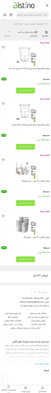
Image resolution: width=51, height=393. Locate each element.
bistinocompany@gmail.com (32, 302)
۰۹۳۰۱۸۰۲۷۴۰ (39, 298)
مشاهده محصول (25, 90)
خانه (46, 24)
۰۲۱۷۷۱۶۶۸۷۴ (27, 298)
